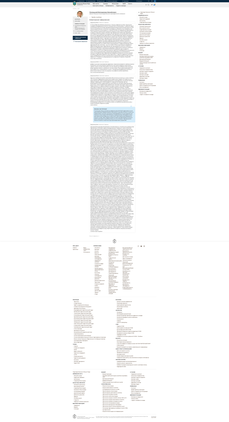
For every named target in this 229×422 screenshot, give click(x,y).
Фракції (141, 38)
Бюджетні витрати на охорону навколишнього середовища (132, 347)
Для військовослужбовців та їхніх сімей (128, 268)
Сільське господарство (98, 275)
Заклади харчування (79, 361)
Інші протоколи (106, 409)
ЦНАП (124, 3)
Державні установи (144, 76)
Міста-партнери (78, 342)
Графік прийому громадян (146, 83)
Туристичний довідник (80, 358)
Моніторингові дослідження (124, 342)
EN (152, 1)
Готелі (75, 354)
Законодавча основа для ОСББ (125, 327)
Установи (142, 50)
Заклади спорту (144, 78)
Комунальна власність (98, 278)
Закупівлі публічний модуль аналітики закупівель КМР (147, 57)
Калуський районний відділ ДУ (128, 262)
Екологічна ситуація (122, 340)
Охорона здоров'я (99, 284)
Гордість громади (121, 5)
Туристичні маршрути (79, 353)
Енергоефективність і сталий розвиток (128, 288)
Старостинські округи (112, 258)
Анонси (97, 251)
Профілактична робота (123, 352)
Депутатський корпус (145, 34)
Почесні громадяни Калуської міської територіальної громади (90, 337)
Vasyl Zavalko (153, 417)
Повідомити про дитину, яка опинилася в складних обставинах (133, 357)
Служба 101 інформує (111, 263)
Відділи (141, 49)
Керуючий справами (145, 19)
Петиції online (143, 92)
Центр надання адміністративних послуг (99, 270)
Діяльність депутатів (145, 36)
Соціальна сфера (99, 263)
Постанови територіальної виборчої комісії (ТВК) (115, 408)
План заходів (98, 254)
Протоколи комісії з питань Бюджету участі (114, 406)
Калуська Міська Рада (83, 4)
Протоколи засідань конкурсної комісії (112, 401)
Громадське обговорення (126, 285)
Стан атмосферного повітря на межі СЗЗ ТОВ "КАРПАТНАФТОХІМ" (134, 343)
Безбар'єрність (110, 5)
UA (148, 1)
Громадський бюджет (145, 59)
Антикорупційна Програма (81, 340)
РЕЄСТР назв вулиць (122, 322)
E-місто (130, 3)
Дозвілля (97, 287)
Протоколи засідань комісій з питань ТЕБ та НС (115, 397)
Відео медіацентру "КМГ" (86, 249)
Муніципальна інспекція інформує (113, 281)
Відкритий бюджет (144, 61)
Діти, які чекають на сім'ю (123, 350)
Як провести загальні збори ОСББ (125, 333)
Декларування (112, 271)
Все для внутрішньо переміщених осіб (128, 248)
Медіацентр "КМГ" (127, 265)
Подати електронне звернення (80, 38)
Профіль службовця (96, 17)
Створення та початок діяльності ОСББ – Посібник (129, 336)
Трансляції (126, 1)
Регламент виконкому (145, 26)
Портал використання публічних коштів (148, 63)
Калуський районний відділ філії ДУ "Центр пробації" (113, 277)
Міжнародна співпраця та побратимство (112, 249)
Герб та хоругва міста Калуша (81, 305)
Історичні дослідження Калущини (82, 306)
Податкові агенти (78, 356)
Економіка (97, 272)
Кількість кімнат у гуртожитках (124, 363)
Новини (75, 247)
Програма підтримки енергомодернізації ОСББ (129, 331)
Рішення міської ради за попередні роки (113, 411)
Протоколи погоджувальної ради (111, 403)
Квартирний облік (121, 366)
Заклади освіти (143, 73)
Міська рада (115, 3)
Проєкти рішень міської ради (110, 391)
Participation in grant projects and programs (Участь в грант (114, 254)
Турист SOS (77, 363)
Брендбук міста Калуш (79, 308)
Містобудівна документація (124, 313)
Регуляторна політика (122, 306)
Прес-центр (96, 3)
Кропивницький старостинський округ (84, 316)
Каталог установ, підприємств (124, 301)
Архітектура (98, 290)
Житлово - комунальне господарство (98, 258)
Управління (142, 47)
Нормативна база (91, 1)
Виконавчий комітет (145, 28)
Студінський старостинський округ (83, 325)
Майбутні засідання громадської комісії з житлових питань (132, 364)
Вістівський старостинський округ (82, 311)
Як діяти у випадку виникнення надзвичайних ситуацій (113, 291)
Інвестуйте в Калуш (98, 5)
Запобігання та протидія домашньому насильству (126, 273)
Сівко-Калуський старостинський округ (84, 323)
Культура (97, 289)
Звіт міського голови (128, 256)
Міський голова (143, 17)
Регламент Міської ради (146, 31)
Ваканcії (97, 252)
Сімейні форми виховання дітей (125, 356)
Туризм (96, 292)
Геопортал (119, 312)
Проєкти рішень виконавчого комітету (112, 392)
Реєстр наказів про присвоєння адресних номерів (129, 315)
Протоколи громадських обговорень (112, 404)
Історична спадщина (79, 347)
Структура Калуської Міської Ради (147, 13)
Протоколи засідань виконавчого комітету (113, 399)
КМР (78, 8)
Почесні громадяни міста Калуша (82, 335)
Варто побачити (78, 351)
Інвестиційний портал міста (124, 305)
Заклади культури (144, 74)
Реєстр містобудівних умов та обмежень (127, 317)
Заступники (142, 20)
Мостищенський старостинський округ (84, 318)
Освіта (96, 285)
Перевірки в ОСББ (121, 334)
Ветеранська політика (126, 254)
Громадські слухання (79, 330)
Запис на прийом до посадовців (148, 85)
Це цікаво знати (121, 354)
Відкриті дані (102, 1)
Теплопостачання (127, 260)
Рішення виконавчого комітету (110, 387)
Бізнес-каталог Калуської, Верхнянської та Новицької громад (89, 339)
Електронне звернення (145, 91)
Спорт (96, 294)
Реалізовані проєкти (122, 303)
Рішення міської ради (108, 386)
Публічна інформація (112, 1)
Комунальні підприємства (146, 69)
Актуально (97, 247)
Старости (142, 41)
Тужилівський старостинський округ (83, 327)
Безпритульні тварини (126, 280)
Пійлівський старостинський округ (82, 322)
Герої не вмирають (127, 258)
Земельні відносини (100, 280)
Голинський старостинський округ (83, 313)
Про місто (76, 301)
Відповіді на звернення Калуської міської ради (113, 285)
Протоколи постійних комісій (110, 394)
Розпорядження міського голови (111, 389)
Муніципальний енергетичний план (83, 332)
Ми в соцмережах (144, 87)
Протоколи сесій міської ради (110, 396)
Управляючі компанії (145, 68)
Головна (74, 8)
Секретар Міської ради (145, 22)
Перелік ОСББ (120, 326)
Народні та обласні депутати (147, 43)
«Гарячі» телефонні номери (146, 94)
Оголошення (86, 252)
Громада (105, 3)
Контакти (140, 1)
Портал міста (81, 1)
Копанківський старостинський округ (83, 315)
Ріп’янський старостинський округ (82, 320)
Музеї (75, 349)
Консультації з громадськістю (112, 269)
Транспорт (97, 282)
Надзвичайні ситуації (98, 266)
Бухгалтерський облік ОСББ (124, 329)
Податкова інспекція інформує (113, 266)
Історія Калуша (78, 303)
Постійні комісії (143, 39)
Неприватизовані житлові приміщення (126, 361)
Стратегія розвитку (113, 273)
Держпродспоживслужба (114, 260)
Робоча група (120, 345)
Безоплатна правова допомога (127, 251)
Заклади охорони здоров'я (146, 71)
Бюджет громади (144, 54)
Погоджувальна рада (145, 33)
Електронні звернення (81, 41)
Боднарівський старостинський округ (83, 310)
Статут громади (78, 328)
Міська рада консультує (126, 277)
